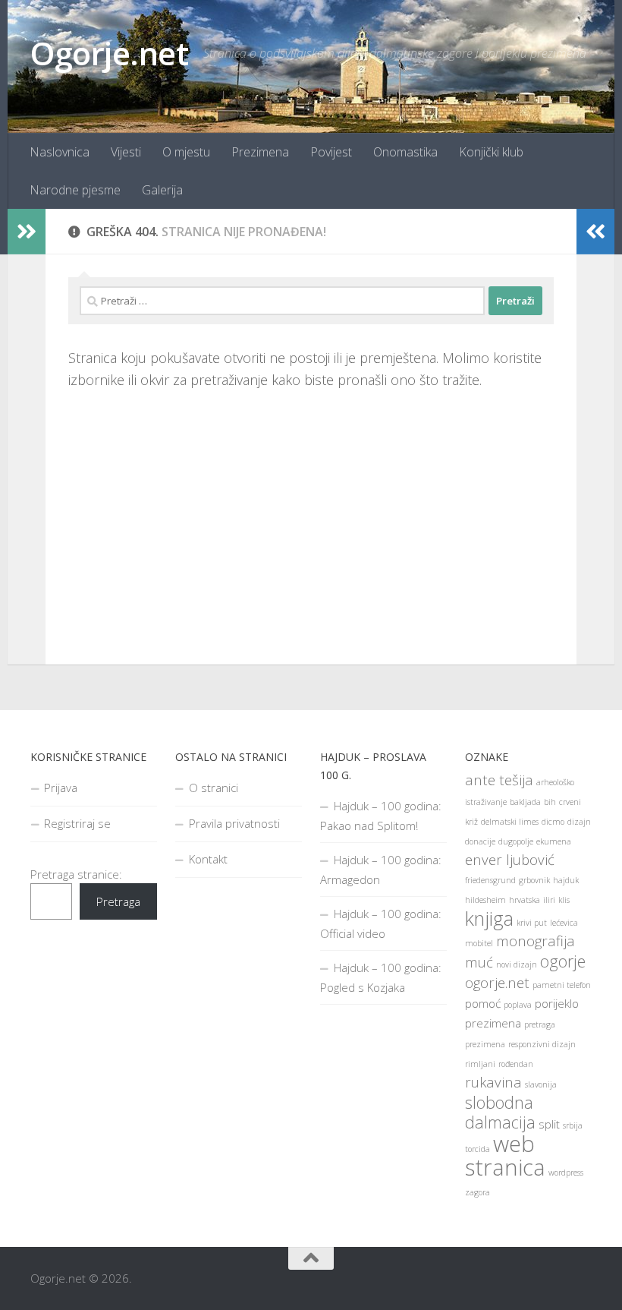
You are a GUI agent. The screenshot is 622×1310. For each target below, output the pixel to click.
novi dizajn (516, 964)
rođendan (515, 1064)
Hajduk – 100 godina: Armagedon (380, 869)
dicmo (553, 821)
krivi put (532, 922)
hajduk (566, 880)
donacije (480, 841)
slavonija (541, 1084)
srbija (573, 1125)
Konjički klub (491, 152)
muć (479, 961)
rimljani (480, 1064)
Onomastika (405, 152)
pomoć (483, 1003)
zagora (477, 1192)
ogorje (563, 961)
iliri (549, 900)
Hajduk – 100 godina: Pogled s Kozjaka (380, 977)
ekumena (553, 841)
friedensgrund (490, 880)
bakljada (525, 802)
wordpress (565, 1172)
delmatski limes (510, 821)
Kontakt (208, 858)
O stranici (213, 787)
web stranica (505, 1155)
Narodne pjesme (75, 190)
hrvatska (524, 900)
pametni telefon (561, 985)
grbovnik (534, 880)
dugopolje (515, 841)
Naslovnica (60, 152)
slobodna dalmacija (500, 1112)
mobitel (479, 943)
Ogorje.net (109, 52)
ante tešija (499, 779)
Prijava (60, 787)
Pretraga (118, 901)
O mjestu (186, 152)
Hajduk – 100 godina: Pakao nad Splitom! (380, 815)
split (549, 1124)
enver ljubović (509, 859)
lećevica (564, 922)
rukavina (493, 1081)
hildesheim (485, 900)
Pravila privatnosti (234, 823)
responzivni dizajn (542, 1044)
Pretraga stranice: (76, 874)
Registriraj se (77, 823)
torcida (477, 1149)
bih (550, 802)
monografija (535, 940)
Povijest (331, 152)
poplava (518, 1004)
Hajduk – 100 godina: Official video (380, 923)
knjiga (489, 918)
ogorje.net (497, 982)
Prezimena (260, 152)
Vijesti (126, 152)
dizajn (579, 821)
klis (564, 900)
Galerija (162, 190)
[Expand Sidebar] (27, 231)
